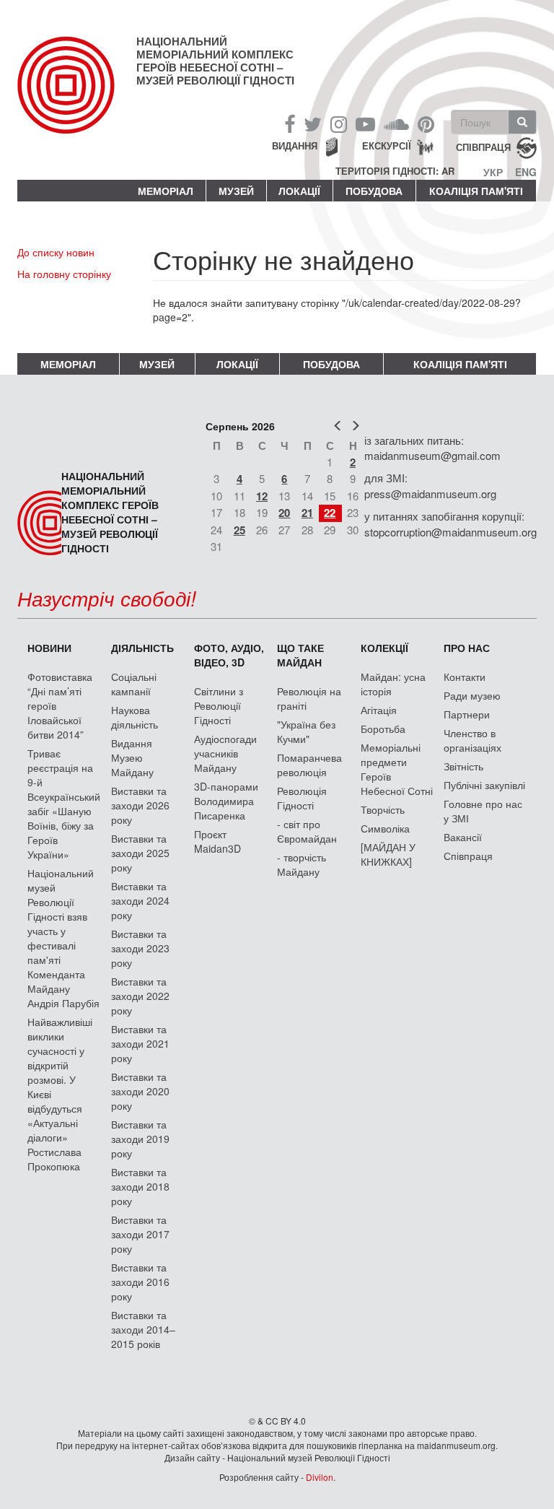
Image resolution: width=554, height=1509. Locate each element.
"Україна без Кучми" (306, 731)
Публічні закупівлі (484, 785)
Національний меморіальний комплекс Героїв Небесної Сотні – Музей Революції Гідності (215, 60)
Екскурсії (386, 145)
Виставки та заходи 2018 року (140, 1186)
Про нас (467, 647)
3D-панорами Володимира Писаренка (226, 800)
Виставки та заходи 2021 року (140, 1043)
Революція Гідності (302, 797)
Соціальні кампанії (134, 683)
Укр (493, 172)
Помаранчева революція (309, 764)
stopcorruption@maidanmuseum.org (450, 531)
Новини (49, 647)
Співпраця (468, 855)
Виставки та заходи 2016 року (140, 1281)
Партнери (467, 714)
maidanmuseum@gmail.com (432, 455)
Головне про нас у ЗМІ (483, 810)
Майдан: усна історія (393, 683)
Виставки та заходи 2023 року (140, 948)
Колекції (384, 647)
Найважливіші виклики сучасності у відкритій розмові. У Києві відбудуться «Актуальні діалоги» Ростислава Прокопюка (59, 1093)
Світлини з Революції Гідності (218, 705)
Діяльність (142, 647)
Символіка (385, 828)
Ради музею (472, 695)
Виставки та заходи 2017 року (140, 1234)
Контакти (464, 676)
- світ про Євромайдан (307, 831)
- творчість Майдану (301, 864)
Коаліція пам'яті (476, 190)
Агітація (379, 710)
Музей (236, 190)
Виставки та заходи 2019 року (140, 1138)
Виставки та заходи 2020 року (140, 1091)
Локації (299, 190)
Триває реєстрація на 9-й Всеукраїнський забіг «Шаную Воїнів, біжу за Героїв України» (63, 803)
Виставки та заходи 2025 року (140, 852)
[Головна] (76, 96)
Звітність (463, 766)
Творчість (383, 809)
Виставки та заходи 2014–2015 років (143, 1329)
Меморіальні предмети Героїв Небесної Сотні (397, 769)
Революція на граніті (309, 698)
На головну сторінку (64, 273)
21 (307, 513)
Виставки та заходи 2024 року (140, 900)
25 (239, 530)
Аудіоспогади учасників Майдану (225, 753)
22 (329, 513)
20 (284, 513)
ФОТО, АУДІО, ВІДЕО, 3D (229, 654)
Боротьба (383, 728)
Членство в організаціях (472, 740)
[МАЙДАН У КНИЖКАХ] (388, 854)
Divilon (319, 1477)
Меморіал (165, 190)
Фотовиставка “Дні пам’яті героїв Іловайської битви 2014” (59, 705)
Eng (526, 172)
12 (262, 496)
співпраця (483, 147)
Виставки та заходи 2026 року (140, 805)
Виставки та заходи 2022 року (140, 995)
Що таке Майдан (300, 654)
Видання (294, 145)
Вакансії (463, 837)
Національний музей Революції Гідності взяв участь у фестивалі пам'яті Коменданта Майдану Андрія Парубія (63, 938)
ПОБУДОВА (374, 190)
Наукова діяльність (134, 717)
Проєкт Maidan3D (217, 841)
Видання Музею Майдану (132, 757)
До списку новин (55, 252)
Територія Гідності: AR (394, 171)
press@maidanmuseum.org (430, 493)
